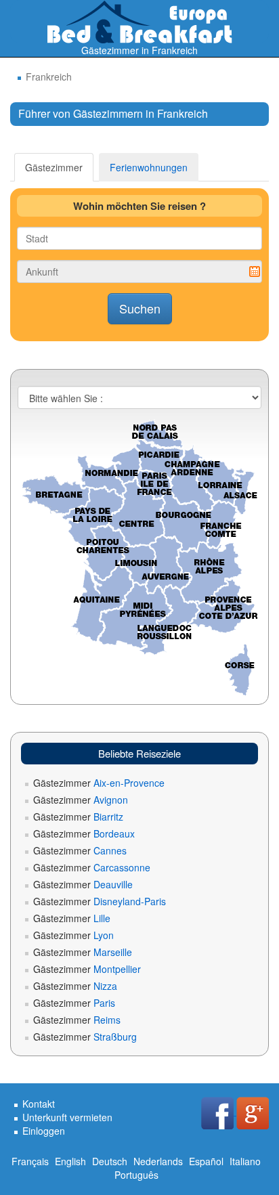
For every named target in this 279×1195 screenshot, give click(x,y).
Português (136, 1174)
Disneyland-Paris (99, 901)
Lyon (73, 935)
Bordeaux (84, 833)
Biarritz (78, 816)
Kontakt (38, 1103)
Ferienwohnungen (149, 167)
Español (206, 1161)
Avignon (80, 799)
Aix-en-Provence (99, 782)
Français (30, 1161)
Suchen (139, 308)
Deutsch (109, 1161)
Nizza (75, 986)
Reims (77, 1019)
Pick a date (254, 271)
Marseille (82, 952)
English (70, 1161)
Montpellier (87, 969)
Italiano (245, 1161)
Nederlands (158, 1161)
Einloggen (43, 1130)
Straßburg (85, 1036)
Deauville (83, 884)
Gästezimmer (54, 167)
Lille (71, 918)
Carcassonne (91, 867)
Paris (74, 1002)
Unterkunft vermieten (67, 1117)
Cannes (80, 850)
